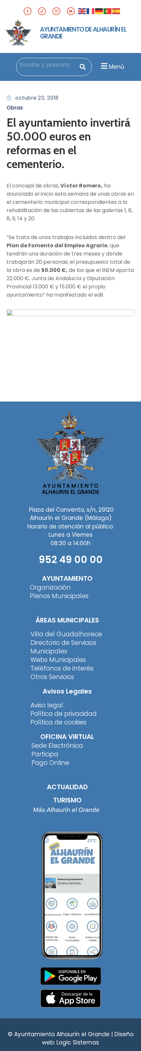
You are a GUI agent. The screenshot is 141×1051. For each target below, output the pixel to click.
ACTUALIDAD (67, 787)
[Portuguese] (108, 11)
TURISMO (67, 800)
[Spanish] (116, 11)
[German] (99, 11)
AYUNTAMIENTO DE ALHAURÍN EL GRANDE (83, 33)
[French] (91, 11)
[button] (111, 66)
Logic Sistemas (77, 1042)
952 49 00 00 (71, 559)
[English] (82, 11)
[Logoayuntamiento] (18, 33)
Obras (15, 107)
